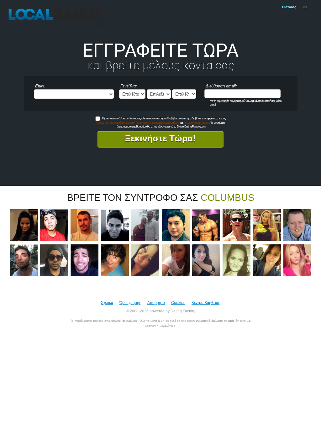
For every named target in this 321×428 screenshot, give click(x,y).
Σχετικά (107, 302)
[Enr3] (297, 260)
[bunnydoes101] (206, 260)
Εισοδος (289, 7)
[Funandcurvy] (145, 260)
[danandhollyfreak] (145, 225)
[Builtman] (206, 225)
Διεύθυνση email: (221, 86)
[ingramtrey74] (236, 225)
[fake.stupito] (297, 225)
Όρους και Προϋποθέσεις (110, 122)
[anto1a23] (176, 225)
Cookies (178, 302)
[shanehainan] (84, 225)
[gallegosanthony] (54, 225)
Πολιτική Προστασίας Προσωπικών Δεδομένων (152, 122)
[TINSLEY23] (84, 260)
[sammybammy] (24, 225)
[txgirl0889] (267, 260)
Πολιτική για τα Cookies (197, 122)
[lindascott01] (176, 260)
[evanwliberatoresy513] (267, 225)
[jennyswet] (236, 260)
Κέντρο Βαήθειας (206, 302)
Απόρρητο (156, 302)
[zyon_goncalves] (115, 225)
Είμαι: (40, 86)
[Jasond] (24, 260)
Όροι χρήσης (130, 302)
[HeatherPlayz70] (115, 260)
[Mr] (54, 260)
